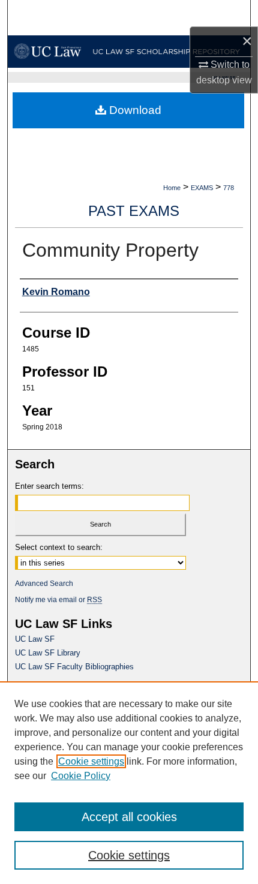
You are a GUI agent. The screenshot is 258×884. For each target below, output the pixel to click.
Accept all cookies (129, 816)
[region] (129, 782)
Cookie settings (91, 761)
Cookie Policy (80, 776)
